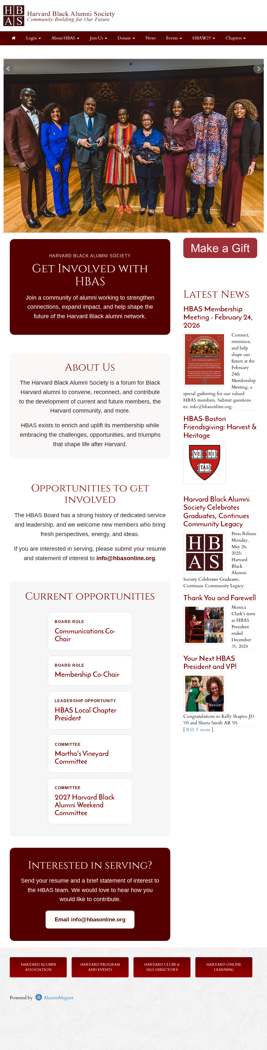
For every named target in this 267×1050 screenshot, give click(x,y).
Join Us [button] (97, 38)
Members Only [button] (25, 52)
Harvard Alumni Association (38, 967)
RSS (190, 730)
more (205, 730)
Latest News (216, 295)
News (151, 38)
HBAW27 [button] (202, 38)
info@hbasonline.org (125, 558)
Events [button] (172, 38)
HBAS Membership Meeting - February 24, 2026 (218, 318)
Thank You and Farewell (219, 598)
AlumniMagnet (57, 998)
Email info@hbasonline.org (90, 919)
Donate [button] (125, 38)
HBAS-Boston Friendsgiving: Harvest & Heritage (220, 428)
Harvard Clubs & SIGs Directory (162, 967)
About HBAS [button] (63, 38)
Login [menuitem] (32, 38)
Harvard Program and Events (100, 967)
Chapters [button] (234, 38)
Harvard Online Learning (223, 967)
